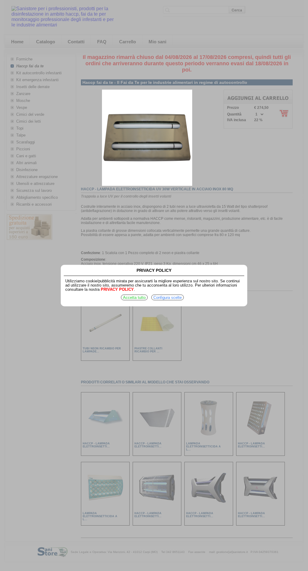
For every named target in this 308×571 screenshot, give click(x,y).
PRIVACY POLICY (117, 289)
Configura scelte (167, 297)
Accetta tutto (134, 297)
